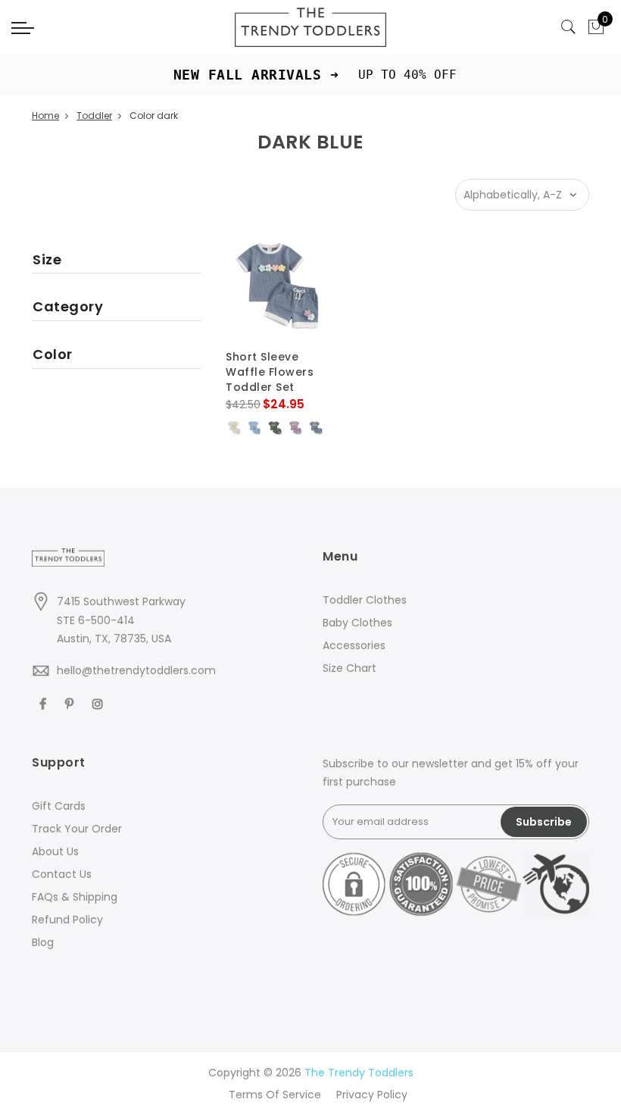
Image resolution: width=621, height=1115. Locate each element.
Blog (43, 942)
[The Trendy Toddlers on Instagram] (99, 703)
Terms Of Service (275, 1094)
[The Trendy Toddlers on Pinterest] (71, 703)
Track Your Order (77, 828)
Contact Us (62, 874)
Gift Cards (59, 806)
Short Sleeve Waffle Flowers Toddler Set (270, 372)
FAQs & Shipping (74, 896)
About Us (55, 851)
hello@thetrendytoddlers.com (136, 670)
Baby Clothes (357, 622)
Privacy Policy (371, 1094)
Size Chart (349, 668)
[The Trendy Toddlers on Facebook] (44, 703)
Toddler (94, 115)
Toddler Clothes (365, 599)
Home (45, 115)
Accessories (354, 645)
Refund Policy (67, 919)
